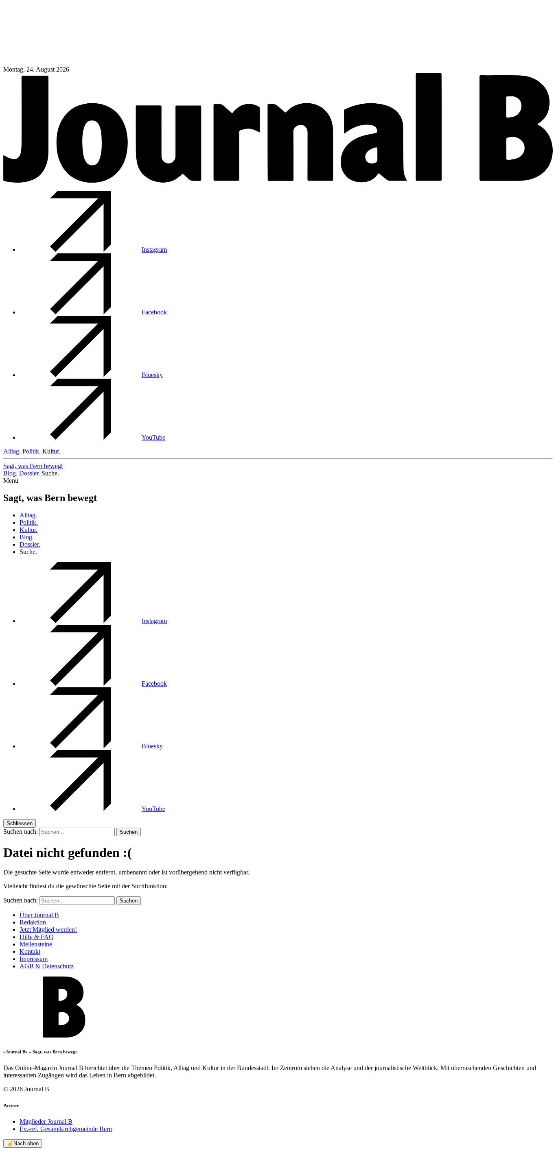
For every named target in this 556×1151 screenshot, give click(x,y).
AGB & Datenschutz (47, 966)
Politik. (31, 451)
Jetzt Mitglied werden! (48, 929)
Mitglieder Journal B (46, 1121)
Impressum (34, 958)
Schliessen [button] (20, 823)
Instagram (154, 249)
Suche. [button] (50, 473)
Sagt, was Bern (33, 465)
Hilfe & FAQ (37, 936)
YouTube (153, 437)
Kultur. (51, 451)
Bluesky (152, 374)
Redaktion (33, 922)
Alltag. (12, 451)
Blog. (10, 473)
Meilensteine (36, 944)
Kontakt (30, 951)
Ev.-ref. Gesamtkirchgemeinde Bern (66, 1128)
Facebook (154, 312)
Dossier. (29, 473)
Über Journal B (39, 914)
